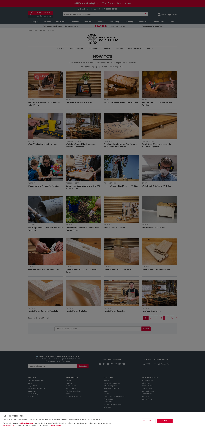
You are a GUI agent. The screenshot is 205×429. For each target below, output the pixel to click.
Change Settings (148, 421)
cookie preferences (26, 423)
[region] (102, 420)
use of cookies (56, 425)
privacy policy (8, 425)
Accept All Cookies (165, 421)
